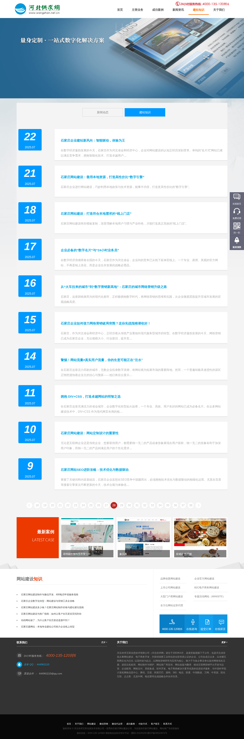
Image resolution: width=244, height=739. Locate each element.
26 (98, 505)
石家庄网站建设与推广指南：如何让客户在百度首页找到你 (51, 613)
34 (160, 505)
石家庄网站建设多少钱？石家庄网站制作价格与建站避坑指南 (52, 607)
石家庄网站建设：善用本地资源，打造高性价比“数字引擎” (102, 177)
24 (83, 505)
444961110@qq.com (50, 673)
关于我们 (219, 9)
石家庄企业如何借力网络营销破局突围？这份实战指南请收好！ (106, 323)
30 (129, 505)
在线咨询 (191, 628)
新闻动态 (102, 112)
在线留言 (220, 628)
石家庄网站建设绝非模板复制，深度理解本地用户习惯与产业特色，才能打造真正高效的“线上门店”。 (124, 223)
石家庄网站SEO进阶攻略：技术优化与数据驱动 (95, 469)
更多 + (104, 642)
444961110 (43, 664)
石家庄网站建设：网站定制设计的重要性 (90, 433)
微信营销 (103, 724)
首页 (120, 9)
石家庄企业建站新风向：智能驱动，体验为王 (93, 140)
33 (152, 505)
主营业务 (137, 9)
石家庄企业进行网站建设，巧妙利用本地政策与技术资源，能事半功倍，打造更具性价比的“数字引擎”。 (126, 186)
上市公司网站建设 (170, 587)
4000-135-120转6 (172, 628)
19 (44, 505)
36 (175, 505)
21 (60, 505)
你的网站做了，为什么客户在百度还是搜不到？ (45, 620)
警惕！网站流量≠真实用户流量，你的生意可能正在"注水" (102, 360)
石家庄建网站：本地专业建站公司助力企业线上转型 (47, 626)
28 (114, 505)
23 (75, 505)
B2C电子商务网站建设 (206, 587)
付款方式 (143, 724)
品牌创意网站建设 (170, 578)
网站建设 (91, 724)
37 (183, 505)
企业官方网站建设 (204, 578)
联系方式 (167, 724)
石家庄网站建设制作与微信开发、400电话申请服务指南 (49, 594)
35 (167, 505)
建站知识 (198, 9)
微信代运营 (117, 724)
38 (190, 505)
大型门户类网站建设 (171, 596)
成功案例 (158, 9)
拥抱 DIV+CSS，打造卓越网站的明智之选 (91, 396)
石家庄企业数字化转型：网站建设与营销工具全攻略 (47, 601)
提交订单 (206, 628)
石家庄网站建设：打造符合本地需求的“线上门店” (96, 213)
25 (91, 505)
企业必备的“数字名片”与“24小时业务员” (90, 250)
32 (144, 505)
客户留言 (155, 724)
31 (137, 505)
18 (37, 505)
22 (67, 505)
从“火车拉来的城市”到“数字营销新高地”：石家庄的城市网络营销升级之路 (114, 287)
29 (121, 505)
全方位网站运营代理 (171, 605)
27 (106, 505)
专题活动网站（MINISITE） (209, 596)
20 (52, 505)
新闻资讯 (178, 9)
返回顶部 (237, 247)
